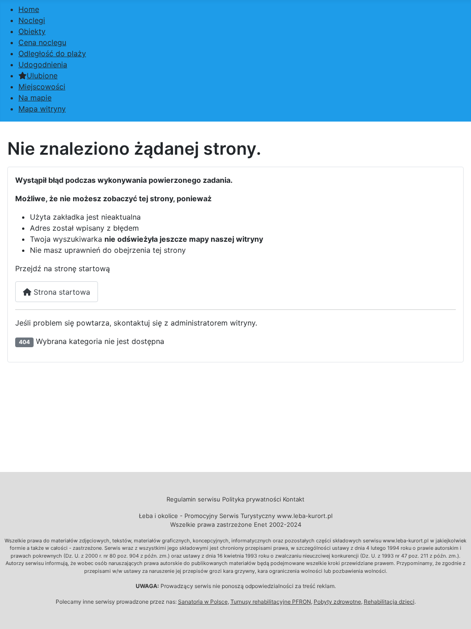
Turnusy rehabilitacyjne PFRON (270, 601)
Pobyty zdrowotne (337, 601)
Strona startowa (60, 292)
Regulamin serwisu (193, 499)
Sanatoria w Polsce (203, 601)
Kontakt (293, 499)
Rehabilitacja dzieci (389, 601)
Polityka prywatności (251, 499)
